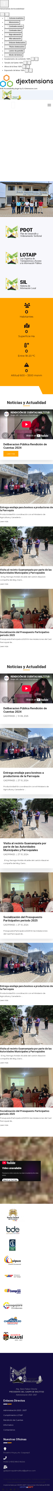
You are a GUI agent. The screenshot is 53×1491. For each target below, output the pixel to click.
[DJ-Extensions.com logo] (26, 81)
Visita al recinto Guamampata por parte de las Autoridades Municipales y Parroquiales (26, 571)
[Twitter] (7, 1489)
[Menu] (49, 105)
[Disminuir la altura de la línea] (24, 67)
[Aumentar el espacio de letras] (30, 70)
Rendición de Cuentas (13, 1420)
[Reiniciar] (2, 14)
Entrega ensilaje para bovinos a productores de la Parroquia (23, 774)
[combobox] (13, 105)
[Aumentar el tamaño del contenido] (36, 59)
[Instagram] (18, 1489)
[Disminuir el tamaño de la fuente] (25, 63)
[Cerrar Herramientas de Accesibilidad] (7, 14)
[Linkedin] (14, 1489)
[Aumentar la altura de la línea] (28, 67)
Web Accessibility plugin (9, 89)
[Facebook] (3, 1489)
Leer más (11, 454)
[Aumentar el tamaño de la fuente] (29, 63)
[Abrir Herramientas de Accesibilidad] (4, 3)
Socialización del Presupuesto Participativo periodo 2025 (22, 918)
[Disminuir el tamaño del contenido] (32, 59)
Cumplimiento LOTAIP (13, 1415)
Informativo (8, 1425)
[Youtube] (11, 1489)
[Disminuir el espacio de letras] (27, 70)
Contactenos (9, 1430)
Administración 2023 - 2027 (15, 1410)
